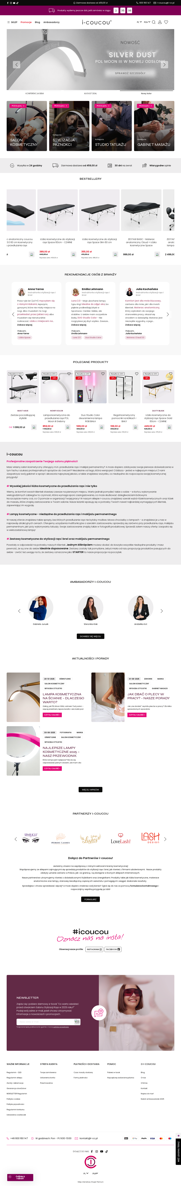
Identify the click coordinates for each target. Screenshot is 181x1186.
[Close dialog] (144, 560)
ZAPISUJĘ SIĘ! (119, 628)
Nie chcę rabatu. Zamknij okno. (119, 635)
